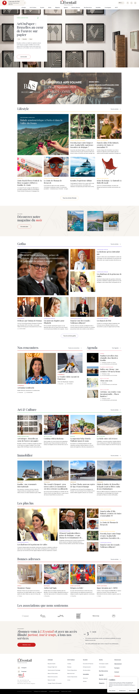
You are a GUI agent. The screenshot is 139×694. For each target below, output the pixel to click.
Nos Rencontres (88, 7)
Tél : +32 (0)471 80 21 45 (23, 680)
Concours (117, 676)
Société (42, 7)
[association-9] (78, 616)
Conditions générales (54, 691)
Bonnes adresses (76, 7)
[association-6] (25, 616)
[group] (127, 2)
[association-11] (114, 616)
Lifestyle (24, 7)
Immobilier (98, 7)
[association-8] (61, 616)
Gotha (49, 7)
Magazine (57, 7)
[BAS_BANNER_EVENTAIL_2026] (69, 88)
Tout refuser (112, 690)
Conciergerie (108, 7)
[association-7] (43, 616)
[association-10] (96, 616)
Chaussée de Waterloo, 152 (24, 681)
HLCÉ (116, 7)
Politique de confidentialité (40, 691)
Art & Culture (33, 7)
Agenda (66, 7)
